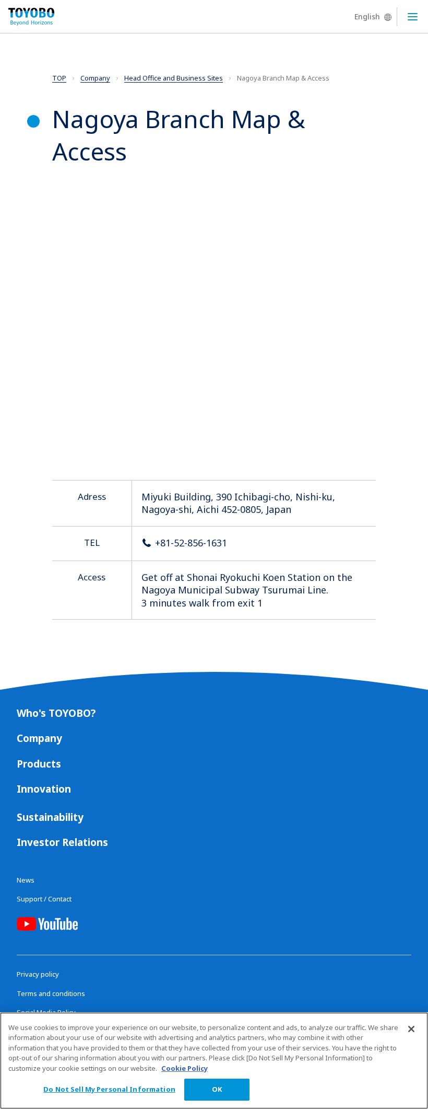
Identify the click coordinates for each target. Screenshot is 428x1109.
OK (217, 1089)
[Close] (411, 1029)
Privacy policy (38, 974)
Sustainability (50, 817)
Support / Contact (44, 899)
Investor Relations (62, 842)
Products (39, 764)
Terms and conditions (51, 993)
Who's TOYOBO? (56, 713)
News (25, 880)
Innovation (44, 789)
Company (39, 738)
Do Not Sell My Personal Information (109, 1089)
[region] (214, 1060)
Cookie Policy (184, 1068)
